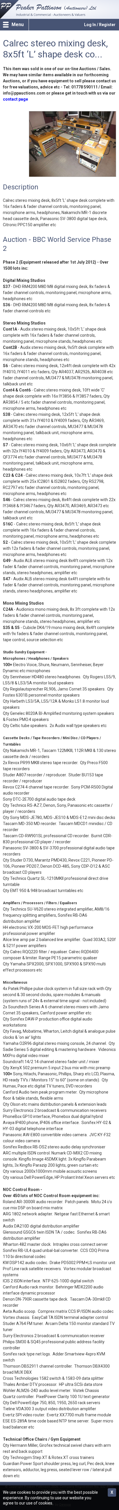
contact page (15, 99)
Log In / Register (100, 24)
